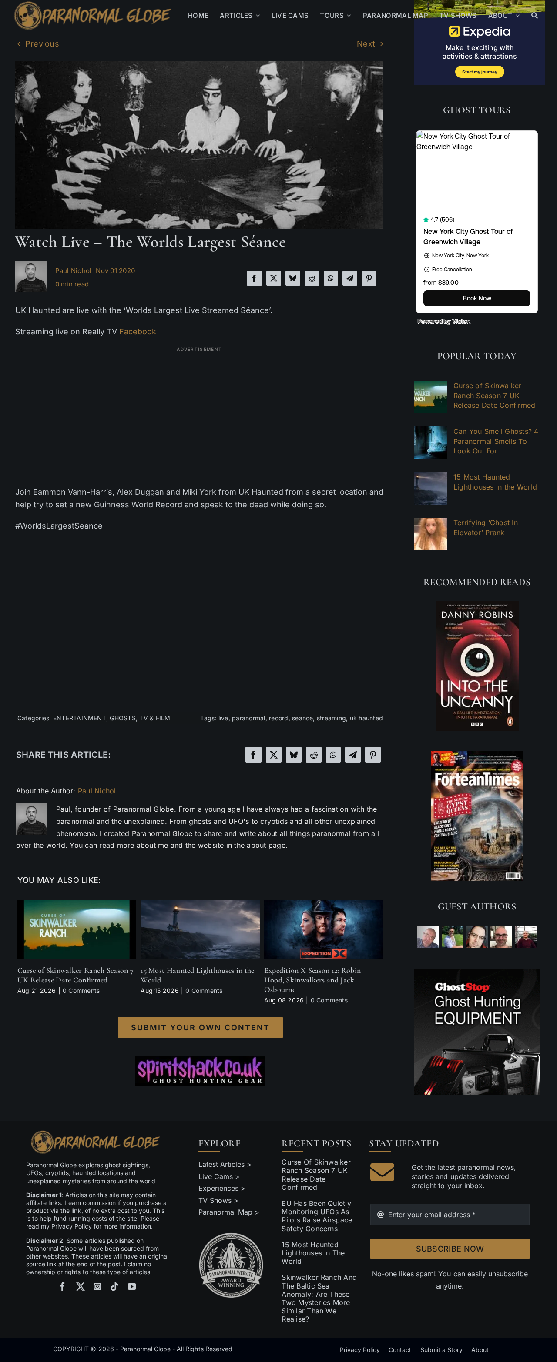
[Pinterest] (369, 278)
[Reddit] (312, 278)
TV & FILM (154, 718)
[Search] (534, 15)
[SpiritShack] (200, 1071)
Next (366, 43)
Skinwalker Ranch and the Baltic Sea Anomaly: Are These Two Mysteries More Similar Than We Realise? (319, 1298)
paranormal (248, 718)
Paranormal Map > (228, 1212)
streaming (331, 718)
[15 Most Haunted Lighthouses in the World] (200, 904)
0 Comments (81, 990)
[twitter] (80, 1286)
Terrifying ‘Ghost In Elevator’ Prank (485, 527)
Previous (42, 43)
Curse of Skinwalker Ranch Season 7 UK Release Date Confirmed (75, 975)
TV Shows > (218, 1200)
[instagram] (97, 1286)
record (278, 718)
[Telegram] (349, 278)
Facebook (137, 331)
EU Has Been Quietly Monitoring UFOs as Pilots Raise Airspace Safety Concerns (317, 1216)
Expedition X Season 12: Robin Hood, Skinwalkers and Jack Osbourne (312, 980)
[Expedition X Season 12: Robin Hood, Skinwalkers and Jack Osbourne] (323, 904)
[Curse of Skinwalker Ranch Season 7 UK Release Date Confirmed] (76, 904)
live (223, 718)
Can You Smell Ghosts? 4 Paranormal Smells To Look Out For (496, 441)
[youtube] (132, 1286)
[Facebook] (254, 278)
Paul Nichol (73, 270)
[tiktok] (114, 1286)
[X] (273, 278)
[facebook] (62, 1286)
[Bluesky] (292, 278)
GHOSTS (122, 718)
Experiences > (221, 1188)
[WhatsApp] (331, 278)
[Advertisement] (199, 416)
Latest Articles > (225, 1164)
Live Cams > (219, 1176)
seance (302, 718)
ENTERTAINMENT (79, 718)
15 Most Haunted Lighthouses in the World (197, 975)
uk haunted (366, 718)
